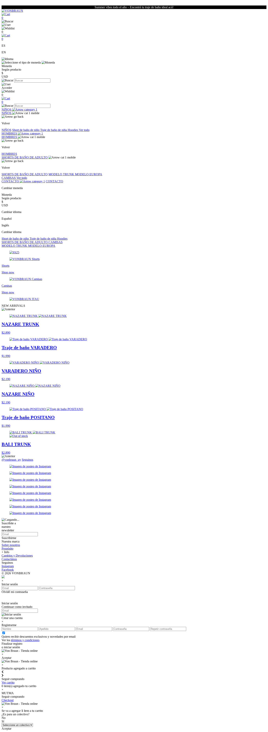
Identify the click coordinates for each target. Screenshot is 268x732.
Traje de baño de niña (54, 130)
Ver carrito (8, 682)
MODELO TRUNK (61, 174)
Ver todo (84, 130)
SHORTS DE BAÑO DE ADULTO (25, 157)
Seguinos (27, 459)
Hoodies (73, 130)
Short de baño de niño (26, 130)
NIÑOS (7, 109)
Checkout (8, 700)
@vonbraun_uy (11, 459)
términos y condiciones (25, 640)
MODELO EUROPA (88, 174)
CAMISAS (9, 177)
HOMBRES (10, 133)
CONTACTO (11, 181)
